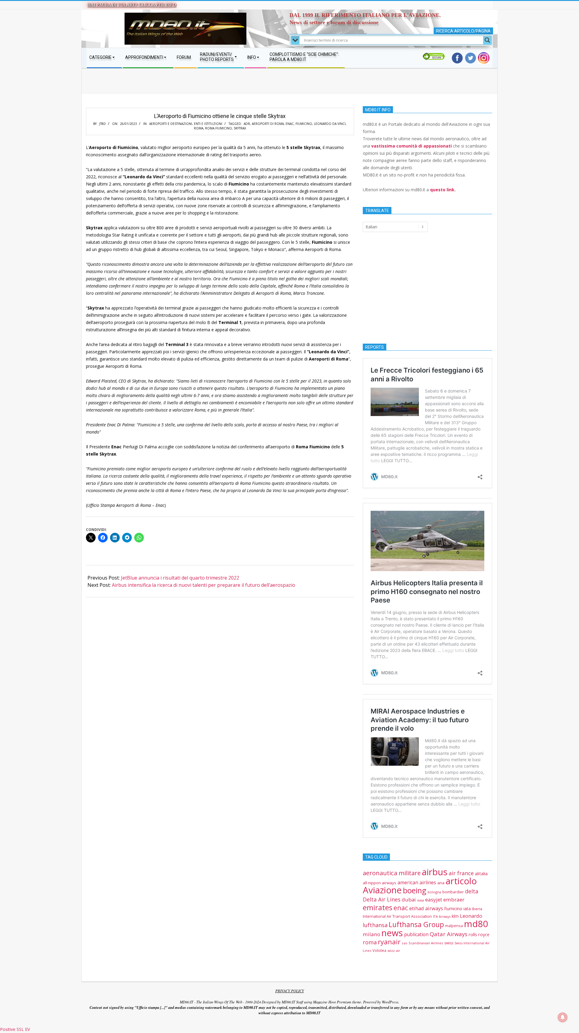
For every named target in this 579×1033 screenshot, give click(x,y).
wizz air (394, 950)
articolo (461, 881)
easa (420, 900)
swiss (448, 943)
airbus (435, 872)
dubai (409, 899)
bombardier (453, 892)
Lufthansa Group (416, 924)
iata (467, 908)
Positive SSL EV (15, 1029)
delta (471, 891)
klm (455, 916)
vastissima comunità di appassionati (411, 146)
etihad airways (426, 908)
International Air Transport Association (397, 916)
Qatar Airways (448, 934)
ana (441, 882)
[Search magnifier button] (487, 40)
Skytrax (240, 128)
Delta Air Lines (381, 899)
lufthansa (375, 925)
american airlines (416, 882)
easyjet (433, 899)
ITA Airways (442, 916)
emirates (377, 907)
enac (290, 124)
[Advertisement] (289, 87)
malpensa (454, 925)
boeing (414, 890)
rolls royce (479, 934)
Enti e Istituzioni (208, 124)
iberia (477, 908)
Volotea (379, 950)
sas (404, 943)
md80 (476, 924)
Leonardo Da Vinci (330, 124)
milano (371, 934)
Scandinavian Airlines (426, 943)
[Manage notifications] (563, 1017)
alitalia (481, 873)
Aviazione (382, 890)
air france (461, 873)
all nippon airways (379, 882)
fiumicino (304, 124)
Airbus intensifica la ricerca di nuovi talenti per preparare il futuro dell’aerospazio (203, 585)
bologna (434, 892)
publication (416, 934)
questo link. (443, 189)
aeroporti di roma (268, 124)
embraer (453, 899)
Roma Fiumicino (218, 128)
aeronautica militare (392, 873)
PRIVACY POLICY (289, 990)
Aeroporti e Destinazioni (170, 124)
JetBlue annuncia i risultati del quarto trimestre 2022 (180, 577)
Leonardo (471, 915)
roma (198, 128)
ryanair (389, 941)
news (392, 933)
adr (247, 124)
